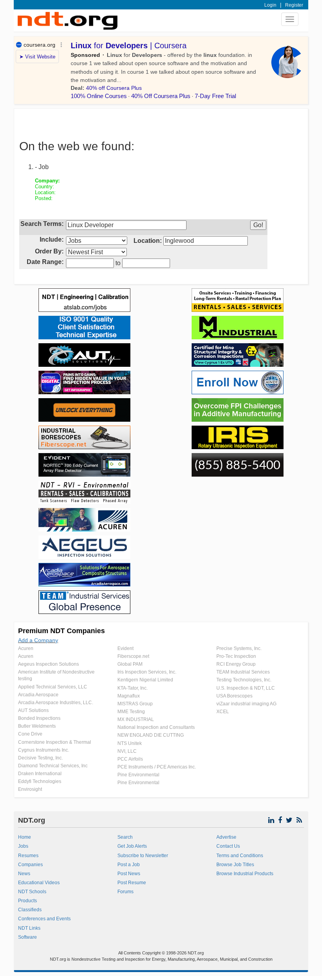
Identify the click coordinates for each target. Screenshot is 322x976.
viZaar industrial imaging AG (246, 704)
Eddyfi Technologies (39, 781)
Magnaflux (128, 696)
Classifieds (30, 909)
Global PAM (130, 664)
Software (27, 937)
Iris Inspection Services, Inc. (146, 672)
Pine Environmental (138, 775)
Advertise (226, 837)
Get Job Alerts (132, 846)
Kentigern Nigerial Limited (145, 680)
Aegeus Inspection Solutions (48, 664)
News (24, 873)
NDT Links (29, 928)
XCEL (222, 711)
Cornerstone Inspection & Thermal (54, 742)
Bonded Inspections (39, 718)
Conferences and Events (44, 918)
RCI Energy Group (236, 664)
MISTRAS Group (135, 704)
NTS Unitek (129, 743)
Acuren (25, 648)
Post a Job (128, 864)
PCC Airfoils (130, 759)
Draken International (40, 773)
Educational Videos (39, 882)
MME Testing (131, 711)
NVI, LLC (127, 751)
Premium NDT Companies (61, 631)
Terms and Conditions (239, 855)
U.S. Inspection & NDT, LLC (245, 688)
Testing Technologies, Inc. (243, 680)
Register (294, 5)
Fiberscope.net (133, 656)
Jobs (23, 846)
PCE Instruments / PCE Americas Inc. (156, 767)
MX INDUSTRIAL (135, 719)
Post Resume (131, 882)
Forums (125, 891)
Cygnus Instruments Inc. (43, 750)
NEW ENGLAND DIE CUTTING (150, 735)
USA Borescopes (234, 696)
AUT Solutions (33, 710)
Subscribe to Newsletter (142, 855)
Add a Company (38, 640)
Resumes (28, 855)
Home (24, 837)
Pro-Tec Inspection (236, 656)
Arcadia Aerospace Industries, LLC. (55, 702)
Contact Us (228, 846)
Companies (30, 864)
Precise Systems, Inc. (239, 648)
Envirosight (30, 789)
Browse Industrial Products (244, 873)
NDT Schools (32, 891)
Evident (125, 648)
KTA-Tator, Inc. (132, 688)
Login (270, 5)
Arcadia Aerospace (38, 694)
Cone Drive (30, 734)
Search (125, 837)
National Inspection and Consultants (156, 727)
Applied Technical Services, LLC (52, 687)
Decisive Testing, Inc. (40, 758)
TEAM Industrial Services (243, 672)
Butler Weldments (37, 726)
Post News (128, 873)
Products (27, 900)
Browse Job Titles (235, 864)
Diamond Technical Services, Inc (53, 765)
